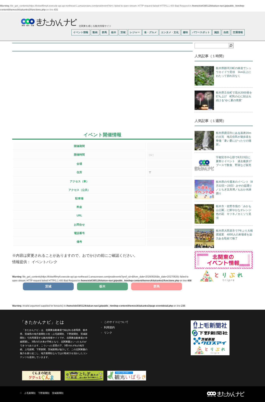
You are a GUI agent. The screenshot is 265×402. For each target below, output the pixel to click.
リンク (108, 332)
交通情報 (238, 32)
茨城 (123, 32)
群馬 (104, 32)
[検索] (230, 45)
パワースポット (201, 32)
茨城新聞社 (58, 393)
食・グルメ (150, 32)
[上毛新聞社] (210, 328)
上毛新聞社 (30, 393)
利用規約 (109, 327)
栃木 (113, 32)
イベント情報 (80, 32)
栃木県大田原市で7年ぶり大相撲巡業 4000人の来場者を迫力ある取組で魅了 (234, 234)
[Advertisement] (102, 96)
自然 (226, 32)
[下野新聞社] (210, 336)
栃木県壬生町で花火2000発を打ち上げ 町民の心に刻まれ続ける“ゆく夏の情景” (234, 96)
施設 (216, 32)
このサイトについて (116, 321)
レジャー (135, 32)
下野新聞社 (44, 393)
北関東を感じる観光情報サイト (94, 26)
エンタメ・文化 (170, 32)
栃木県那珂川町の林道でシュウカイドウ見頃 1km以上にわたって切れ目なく (233, 72)
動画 (95, 32)
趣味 (185, 32)
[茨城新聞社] (210, 344)
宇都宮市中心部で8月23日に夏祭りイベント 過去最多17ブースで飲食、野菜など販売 (234, 161)
